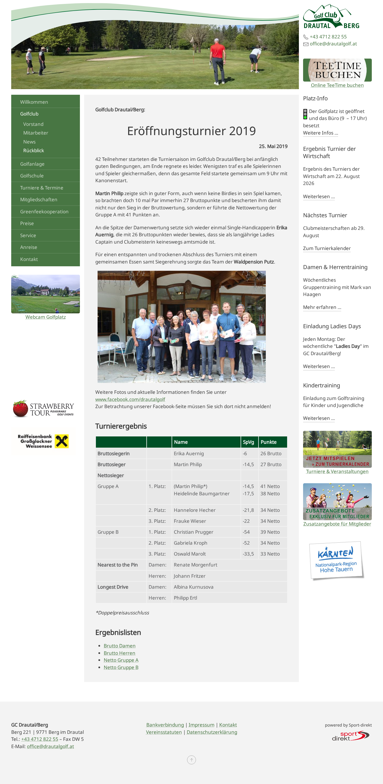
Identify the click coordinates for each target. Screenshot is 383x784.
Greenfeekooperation (44, 211)
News (29, 141)
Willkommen (34, 102)
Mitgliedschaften (38, 199)
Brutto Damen (120, 645)
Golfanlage (32, 164)
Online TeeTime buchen (337, 85)
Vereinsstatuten (164, 732)
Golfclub (29, 113)
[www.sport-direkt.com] (351, 735)
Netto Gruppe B (121, 667)
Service (28, 235)
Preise (27, 223)
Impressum (201, 724)
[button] (191, 759)
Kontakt (29, 259)
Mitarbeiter (35, 132)
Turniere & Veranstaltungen (337, 471)
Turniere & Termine (41, 187)
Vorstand (33, 124)
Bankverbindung (165, 724)
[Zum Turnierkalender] (337, 449)
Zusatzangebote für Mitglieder (337, 524)
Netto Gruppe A (121, 660)
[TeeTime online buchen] (337, 70)
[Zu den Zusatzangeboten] (337, 501)
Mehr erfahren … (322, 307)
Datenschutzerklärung (212, 732)
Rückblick (33, 150)
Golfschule (32, 175)
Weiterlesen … (319, 196)
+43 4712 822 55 (328, 36)
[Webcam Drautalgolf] (45, 294)
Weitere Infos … (320, 132)
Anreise (28, 247)
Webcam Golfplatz (46, 317)
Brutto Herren (119, 653)
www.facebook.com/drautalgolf (130, 399)
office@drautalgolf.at (333, 43)
